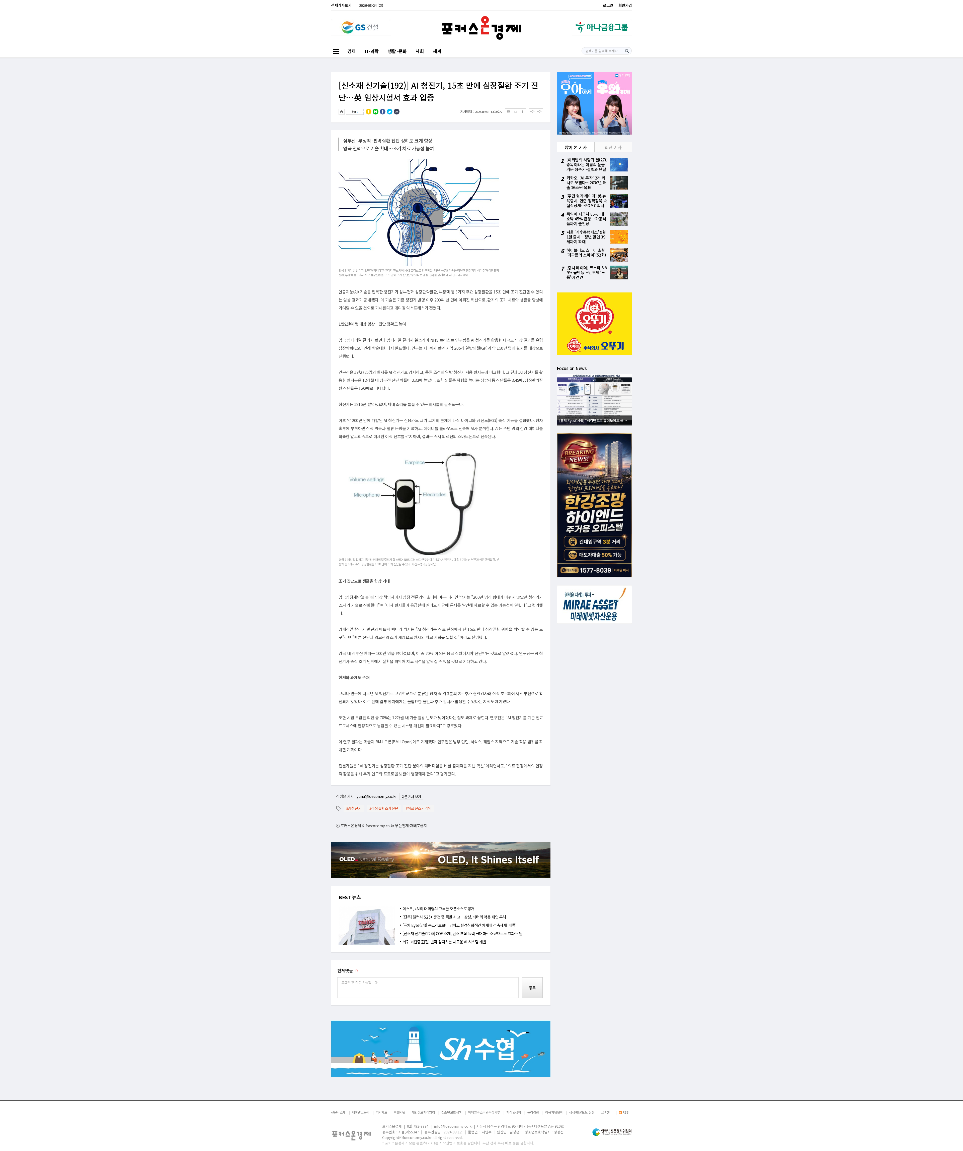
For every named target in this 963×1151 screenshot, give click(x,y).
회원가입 (625, 5)
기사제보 (381, 1112)
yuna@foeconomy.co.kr (377, 796)
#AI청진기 (354, 808)
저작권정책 (513, 1112)
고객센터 (606, 1112)
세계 (437, 51)
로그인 (608, 5)
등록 (532, 987)
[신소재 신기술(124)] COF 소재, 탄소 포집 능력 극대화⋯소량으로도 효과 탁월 (462, 933)
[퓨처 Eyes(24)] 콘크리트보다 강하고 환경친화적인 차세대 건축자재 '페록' (459, 925)
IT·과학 (372, 51)
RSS (625, 1112)
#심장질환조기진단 (383, 808)
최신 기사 (613, 147)
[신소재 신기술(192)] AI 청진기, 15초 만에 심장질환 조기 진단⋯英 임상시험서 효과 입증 (438, 91)
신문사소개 (338, 1112)
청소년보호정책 (451, 1112)
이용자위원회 (554, 1112)
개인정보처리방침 (423, 1112)
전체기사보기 (341, 5)
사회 (420, 51)
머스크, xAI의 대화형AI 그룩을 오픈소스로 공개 (438, 908)
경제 (351, 51)
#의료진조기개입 (419, 808)
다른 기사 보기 (411, 796)
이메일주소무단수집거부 (484, 1112)
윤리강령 (533, 1112)
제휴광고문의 (360, 1112)
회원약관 (399, 1112)
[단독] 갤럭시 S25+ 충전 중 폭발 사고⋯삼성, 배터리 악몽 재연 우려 (454, 917)
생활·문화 (397, 51)
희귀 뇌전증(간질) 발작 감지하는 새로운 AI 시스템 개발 (444, 941)
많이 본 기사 (576, 147)
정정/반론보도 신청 (581, 1112)
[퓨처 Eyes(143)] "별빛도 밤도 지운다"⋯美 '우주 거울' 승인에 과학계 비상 (595, 420)
